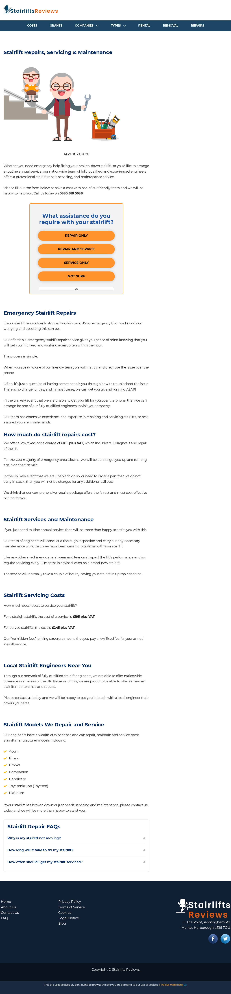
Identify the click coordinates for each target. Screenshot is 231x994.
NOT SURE (76, 276)
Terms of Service (71, 907)
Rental (144, 25)
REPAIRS (197, 25)
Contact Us (10, 913)
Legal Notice (68, 918)
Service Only (76, 263)
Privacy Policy (69, 902)
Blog (62, 924)
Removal (170, 25)
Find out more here (171, 984)
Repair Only (76, 236)
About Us (8, 907)
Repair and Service (76, 249)
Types (116, 25)
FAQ (4, 918)
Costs (32, 25)
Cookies (64, 913)
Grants (56, 25)
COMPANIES (84, 25)
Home (6, 902)
